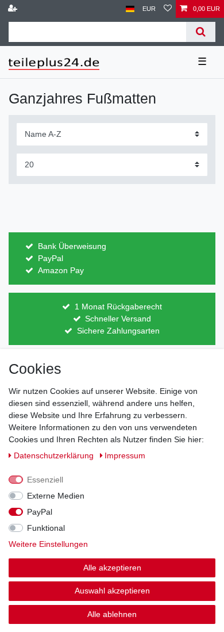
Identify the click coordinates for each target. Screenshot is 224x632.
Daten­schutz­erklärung (55, 455)
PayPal (39, 511)
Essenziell (45, 479)
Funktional (46, 528)
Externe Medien (55, 495)
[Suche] (200, 32)
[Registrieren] (14, 9)
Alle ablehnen (112, 614)
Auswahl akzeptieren (112, 590)
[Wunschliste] (168, 9)
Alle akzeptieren (112, 567)
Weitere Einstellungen (48, 544)
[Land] (130, 9)
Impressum (125, 455)
